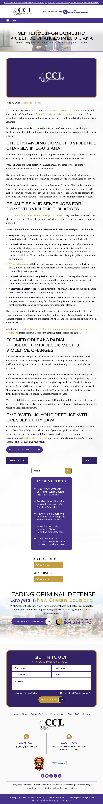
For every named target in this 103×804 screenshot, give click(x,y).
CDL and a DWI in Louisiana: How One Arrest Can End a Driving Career (51, 541)
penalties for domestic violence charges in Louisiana (37, 215)
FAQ (77, 714)
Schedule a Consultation (24, 449)
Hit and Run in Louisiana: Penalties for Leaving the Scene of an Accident (51, 516)
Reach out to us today (33, 438)
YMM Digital (65, 800)
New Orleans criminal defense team (56, 114)
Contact (86, 714)
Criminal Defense (39, 714)
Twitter (51, 776)
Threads (59, 776)
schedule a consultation (29, 621)
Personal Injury (57, 714)
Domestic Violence (31, 102)
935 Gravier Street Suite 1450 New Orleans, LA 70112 (69, 748)
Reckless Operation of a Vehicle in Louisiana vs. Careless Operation (50, 504)
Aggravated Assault (19, 264)
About (25, 714)
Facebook (42, 776)
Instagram (47, 776)
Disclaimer (17, 693)
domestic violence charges (63, 110)
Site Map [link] (81, 797)
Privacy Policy (30, 693)
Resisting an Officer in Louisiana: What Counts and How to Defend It (50, 491)
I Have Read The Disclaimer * (76, 693)
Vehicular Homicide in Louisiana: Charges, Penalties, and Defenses (50, 529)
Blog (70, 714)
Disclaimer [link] (70, 797)
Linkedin (55, 776)
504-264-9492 (79, 12)
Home (15, 714)
